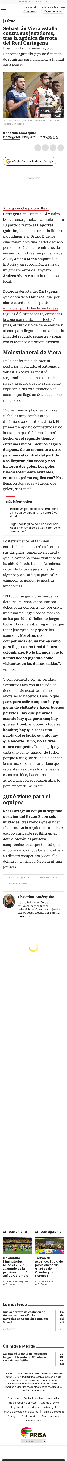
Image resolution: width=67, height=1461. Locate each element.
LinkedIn (53, 147)
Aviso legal (49, 1407)
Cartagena (11, 137)
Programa (29, 11)
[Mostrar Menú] (3, 9)
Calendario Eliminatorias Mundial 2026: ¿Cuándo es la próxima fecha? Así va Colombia (15, 1267)
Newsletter (53, 1398)
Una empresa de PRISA (33, 1432)
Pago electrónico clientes (22, 1402)
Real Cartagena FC (20, 877)
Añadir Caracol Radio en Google (32, 161)
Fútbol (10, 21)
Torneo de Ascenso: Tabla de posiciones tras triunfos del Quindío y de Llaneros (49, 1267)
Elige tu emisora (53, 11)
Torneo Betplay (48, 877)
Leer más (24, 916)
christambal (39, 133)
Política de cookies (53, 1411)
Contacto (13, 1398)
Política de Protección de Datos (20, 1411)
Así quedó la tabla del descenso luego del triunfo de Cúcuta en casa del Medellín (25, 1357)
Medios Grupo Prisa (33, 1441)
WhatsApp (60, 147)
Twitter (45, 147)
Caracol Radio (12, 10)
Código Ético (33, 1420)
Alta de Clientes (50, 1402)
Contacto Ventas (33, 1398)
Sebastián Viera (18, 883)
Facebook (37, 147)
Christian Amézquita (19, 133)
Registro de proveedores (25, 1407)
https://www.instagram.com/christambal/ (43, 133)
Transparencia (50, 1416)
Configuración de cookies (22, 1416)
